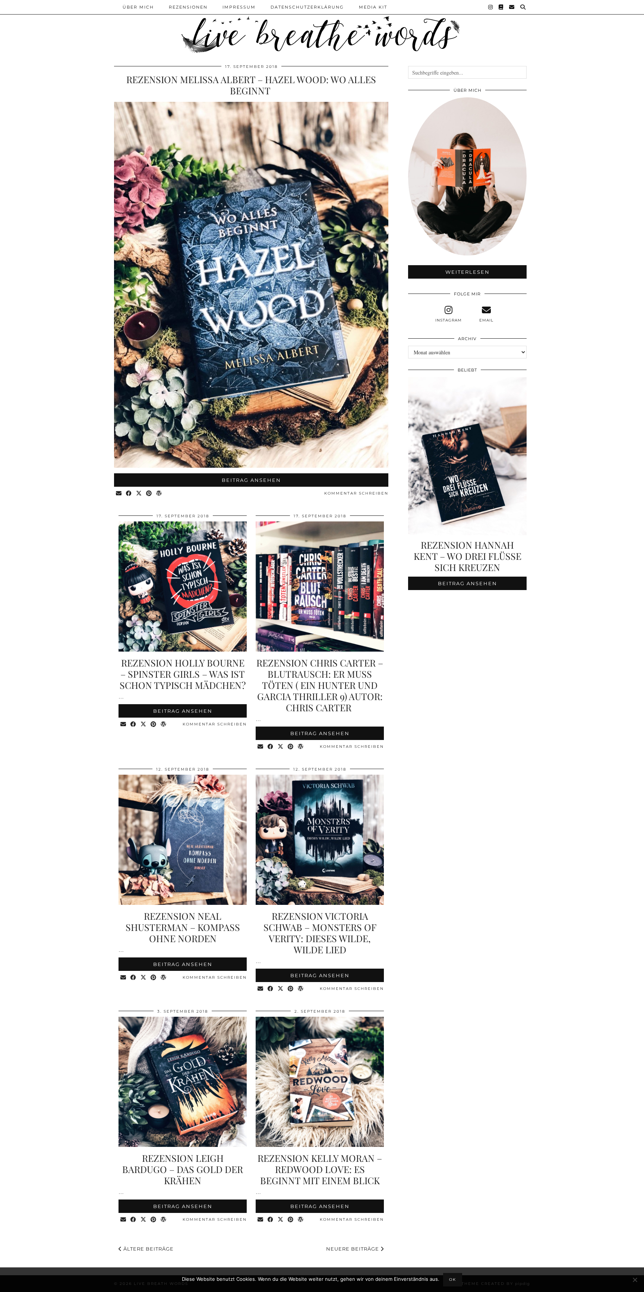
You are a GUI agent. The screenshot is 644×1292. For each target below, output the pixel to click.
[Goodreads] (501, 7)
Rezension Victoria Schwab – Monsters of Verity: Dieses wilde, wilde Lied (319, 933)
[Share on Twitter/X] (139, 493)
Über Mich (138, 7)
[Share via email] (119, 493)
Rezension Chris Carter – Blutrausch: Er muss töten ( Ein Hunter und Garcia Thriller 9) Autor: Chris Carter (319, 685)
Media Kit (373, 7)
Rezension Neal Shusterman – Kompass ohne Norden (183, 927)
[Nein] (634, 1279)
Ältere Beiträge (148, 1249)
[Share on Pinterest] (149, 493)
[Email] (512, 7)
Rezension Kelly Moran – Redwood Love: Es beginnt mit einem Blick (320, 1169)
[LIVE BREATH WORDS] (322, 27)
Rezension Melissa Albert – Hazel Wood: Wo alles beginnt (251, 85)
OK (452, 1279)
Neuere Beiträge (353, 1249)
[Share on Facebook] (129, 493)
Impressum (239, 7)
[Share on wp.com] (159, 493)
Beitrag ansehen (251, 480)
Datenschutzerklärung (307, 7)
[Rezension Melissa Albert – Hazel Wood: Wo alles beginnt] (251, 465)
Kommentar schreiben (356, 493)
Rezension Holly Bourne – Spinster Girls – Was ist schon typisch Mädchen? (183, 673)
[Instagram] (490, 7)
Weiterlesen (467, 272)
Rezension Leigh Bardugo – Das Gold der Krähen (182, 1169)
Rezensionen (188, 7)
